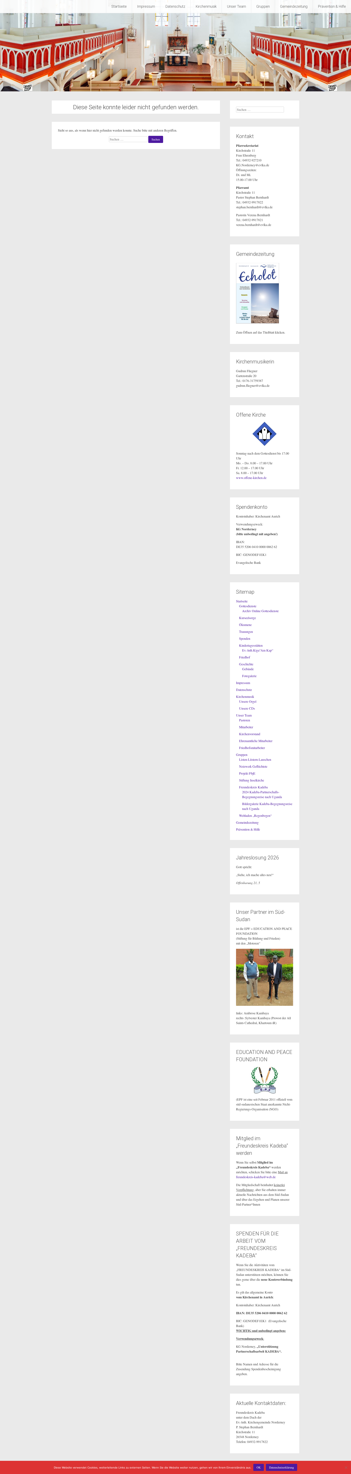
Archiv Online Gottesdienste (260, 611)
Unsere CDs (247, 708)
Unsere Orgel (247, 701)
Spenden (244, 638)
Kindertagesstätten (251, 645)
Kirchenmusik (206, 6)
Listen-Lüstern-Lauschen (255, 759)
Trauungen (246, 631)
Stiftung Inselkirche (251, 780)
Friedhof (244, 657)
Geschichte (246, 664)
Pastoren (244, 720)
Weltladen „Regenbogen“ (255, 815)
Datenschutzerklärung (281, 1467)
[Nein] (346, 1467)
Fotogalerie (249, 676)
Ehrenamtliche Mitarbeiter (255, 741)
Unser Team (236, 6)
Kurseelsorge (247, 618)
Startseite (119, 6)
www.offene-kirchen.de (251, 477)
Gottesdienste (247, 606)
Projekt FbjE (247, 773)
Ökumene (245, 624)
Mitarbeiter (246, 727)
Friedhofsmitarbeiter (252, 748)
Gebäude (248, 669)
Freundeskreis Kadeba (253, 787)
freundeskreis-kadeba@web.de (256, 1177)
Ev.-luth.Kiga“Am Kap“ (257, 650)
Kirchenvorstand (249, 734)
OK (259, 1467)
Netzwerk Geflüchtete (253, 766)
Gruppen (263, 6)
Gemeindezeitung (294, 6)
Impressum (146, 6)
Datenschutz (175, 6)
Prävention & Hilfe (332, 6)
